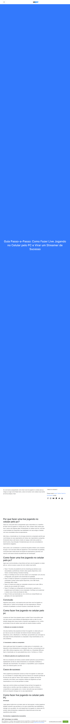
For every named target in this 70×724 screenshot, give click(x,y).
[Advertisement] (24, 506)
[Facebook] (48, 498)
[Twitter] (59, 498)
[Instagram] (50, 498)
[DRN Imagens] (35, 2)
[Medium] (53, 498)
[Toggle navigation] (4, 2)
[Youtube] (62, 498)
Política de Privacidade (39, 722)
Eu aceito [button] (65, 721)
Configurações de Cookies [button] (55, 721)
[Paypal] (56, 498)
